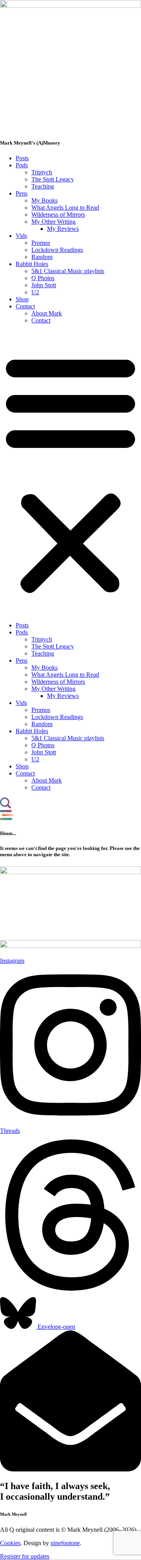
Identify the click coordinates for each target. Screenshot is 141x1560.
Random (41, 257)
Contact (25, 306)
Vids (21, 235)
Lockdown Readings (57, 249)
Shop (22, 299)
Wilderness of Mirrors (58, 214)
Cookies (10, 1543)
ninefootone (65, 1543)
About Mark (46, 313)
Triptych (41, 172)
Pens (21, 193)
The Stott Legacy (52, 179)
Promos (40, 242)
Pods (22, 165)
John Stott (43, 285)
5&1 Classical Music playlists (67, 271)
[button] (70, 473)
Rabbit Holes (32, 264)
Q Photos (42, 278)
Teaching (42, 186)
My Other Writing (53, 221)
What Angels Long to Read (65, 207)
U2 (35, 292)
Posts (22, 158)
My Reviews (63, 228)
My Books (44, 200)
